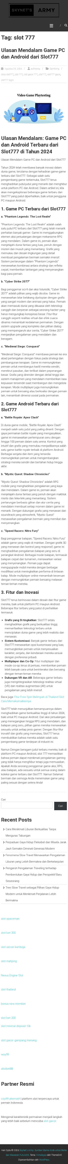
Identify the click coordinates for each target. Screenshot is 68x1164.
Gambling (54, 69)
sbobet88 (7, 1068)
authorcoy (35, 69)
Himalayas (41, 1155)
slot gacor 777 (31, 74)
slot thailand (8, 989)
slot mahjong (9, 961)
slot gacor (50, 1121)
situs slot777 (7, 74)
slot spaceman (10, 918)
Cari (3, 799)
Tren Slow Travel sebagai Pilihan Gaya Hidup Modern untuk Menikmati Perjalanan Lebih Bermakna (32, 894)
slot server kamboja (13, 947)
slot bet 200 (8, 932)
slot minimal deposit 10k (16, 1026)
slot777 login (7, 80)
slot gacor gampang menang (19, 1040)
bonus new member (13, 1003)
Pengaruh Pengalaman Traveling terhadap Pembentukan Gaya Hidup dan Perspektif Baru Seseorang (34, 875)
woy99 (5, 1054)
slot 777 (19, 74)
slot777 (42, 74)
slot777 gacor (53, 74)
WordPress (44, 1160)
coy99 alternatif (10, 1098)
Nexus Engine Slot (12, 975)
